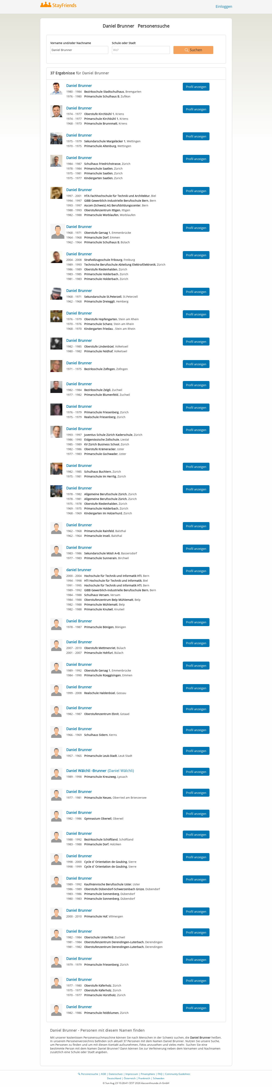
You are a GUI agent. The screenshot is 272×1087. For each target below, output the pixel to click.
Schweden (158, 1078)
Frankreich (144, 1078)
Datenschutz (116, 1074)
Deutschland (114, 1078)
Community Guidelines (177, 1074)
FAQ (160, 1074)
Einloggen (224, 6)
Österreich (130, 1078)
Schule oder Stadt (124, 43)
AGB (103, 1074)
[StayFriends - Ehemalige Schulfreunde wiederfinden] (59, 5)
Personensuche (89, 1074)
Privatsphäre (148, 1074)
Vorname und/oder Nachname (70, 43)
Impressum (131, 1074)
